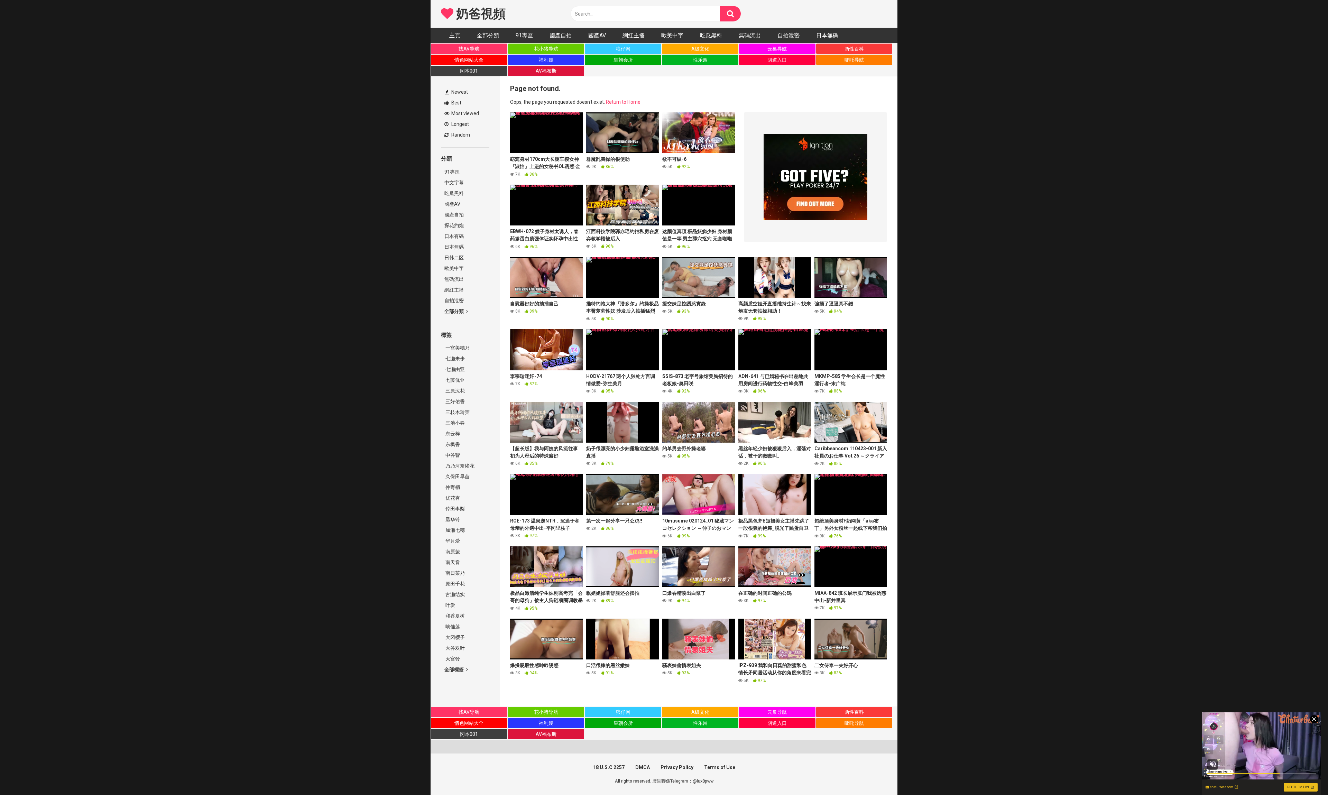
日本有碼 (454, 236)
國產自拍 (561, 35)
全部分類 (488, 35)
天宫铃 (452, 659)
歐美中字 (672, 35)
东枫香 (452, 444)
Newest (459, 92)
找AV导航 (469, 49)
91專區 (524, 35)
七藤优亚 (454, 380)
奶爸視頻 (479, 14)
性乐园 (700, 60)
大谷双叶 (454, 648)
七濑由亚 (454, 369)
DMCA (642, 767)
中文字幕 (454, 182)
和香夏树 (454, 616)
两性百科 (854, 49)
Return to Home (623, 102)
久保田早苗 (457, 476)
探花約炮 (454, 225)
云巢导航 (777, 49)
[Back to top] (1304, 774)
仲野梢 (452, 487)
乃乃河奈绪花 (459, 466)
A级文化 (700, 49)
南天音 (452, 562)
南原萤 (452, 551)
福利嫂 (546, 60)
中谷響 (452, 455)
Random (460, 135)
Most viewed (464, 113)
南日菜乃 (454, 573)
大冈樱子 (454, 637)
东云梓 (452, 433)
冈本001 (469, 71)
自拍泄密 (788, 35)
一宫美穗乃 (457, 348)
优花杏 (452, 498)
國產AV (597, 35)
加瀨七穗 (454, 530)
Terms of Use (719, 767)
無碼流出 (750, 35)
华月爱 (452, 541)
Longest (459, 124)
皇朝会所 (623, 60)
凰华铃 (452, 519)
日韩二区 (454, 257)
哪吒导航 (854, 60)
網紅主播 (633, 35)
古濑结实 (454, 594)
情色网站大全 (468, 60)
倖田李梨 (454, 508)
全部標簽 (454, 669)
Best (455, 102)
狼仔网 (623, 49)
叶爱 (449, 605)
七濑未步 (454, 358)
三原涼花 (454, 391)
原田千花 (454, 583)
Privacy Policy (677, 767)
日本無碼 (827, 35)
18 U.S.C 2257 (609, 767)
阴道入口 (777, 60)
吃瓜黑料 (711, 35)
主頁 (454, 35)
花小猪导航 (546, 49)
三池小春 (454, 423)
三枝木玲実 (457, 412)
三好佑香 (454, 401)
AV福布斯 (546, 71)
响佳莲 (452, 626)
